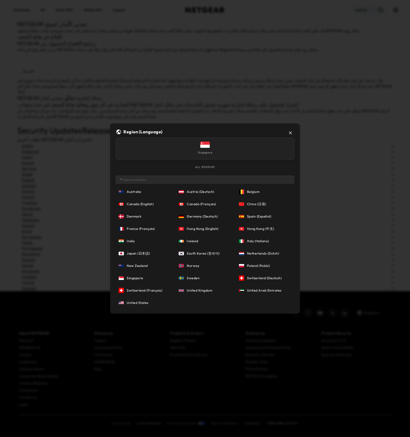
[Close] (290, 133)
